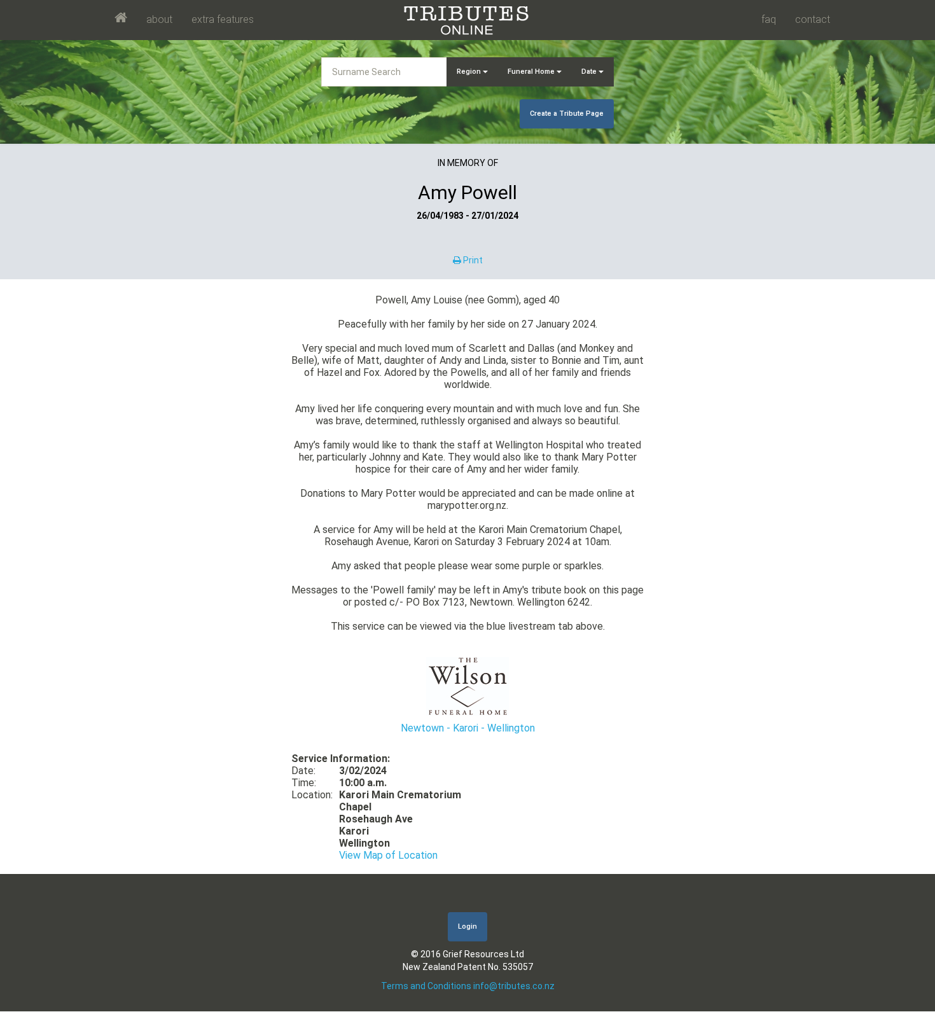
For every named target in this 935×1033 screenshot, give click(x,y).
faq (768, 19)
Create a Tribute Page (567, 113)
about (159, 19)
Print (472, 260)
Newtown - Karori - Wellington (468, 728)
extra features (222, 19)
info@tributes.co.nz (514, 986)
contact (812, 19)
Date (590, 71)
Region (470, 71)
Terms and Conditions (426, 986)
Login (467, 926)
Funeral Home (532, 71)
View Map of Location (388, 855)
